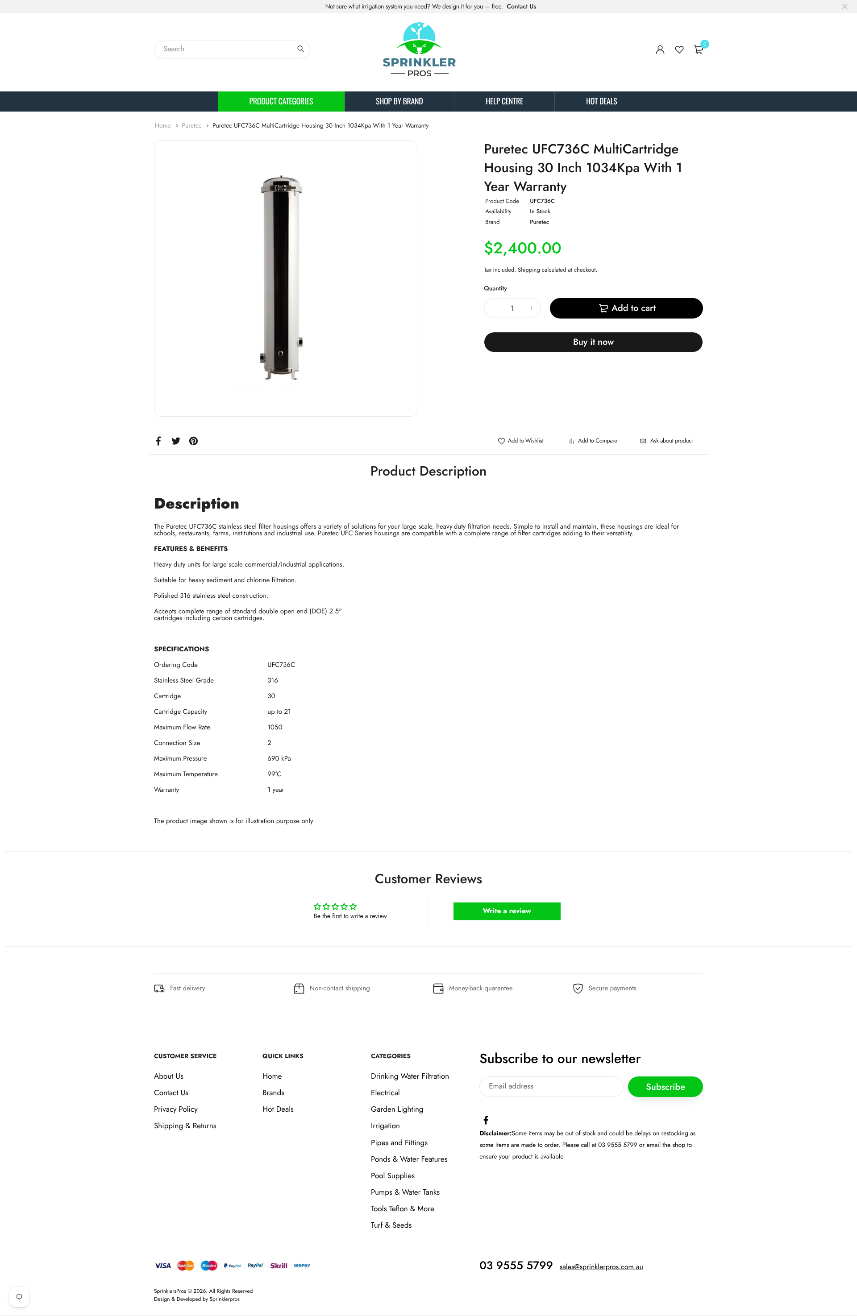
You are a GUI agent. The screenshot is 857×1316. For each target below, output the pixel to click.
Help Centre (504, 101)
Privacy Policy (176, 1110)
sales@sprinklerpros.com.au (601, 1267)
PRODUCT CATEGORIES (281, 101)
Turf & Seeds (391, 1226)
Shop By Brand (399, 101)
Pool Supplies (393, 1176)
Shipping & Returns (185, 1126)
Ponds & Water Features (409, 1159)
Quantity (495, 288)
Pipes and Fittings (399, 1143)
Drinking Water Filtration (410, 1076)
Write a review (507, 911)
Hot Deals (601, 101)
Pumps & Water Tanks (405, 1193)
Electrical (385, 1093)
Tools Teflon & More (402, 1209)
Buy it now (593, 341)
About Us (168, 1076)
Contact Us (521, 6)
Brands (273, 1093)
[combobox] (232, 49)
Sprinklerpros (225, 1299)
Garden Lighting (397, 1110)
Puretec (192, 125)
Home (164, 125)
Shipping (529, 269)
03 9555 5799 (516, 1266)
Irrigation (385, 1126)
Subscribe (665, 1086)
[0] (698, 49)
